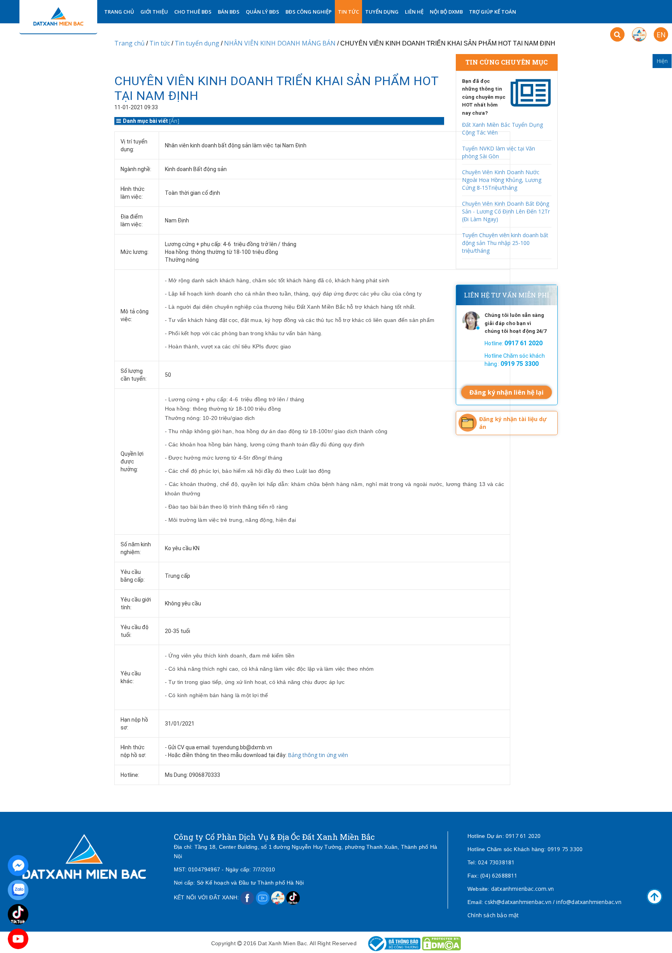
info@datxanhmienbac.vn (588, 902)
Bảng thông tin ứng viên (318, 755)
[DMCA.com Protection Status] (441, 943)
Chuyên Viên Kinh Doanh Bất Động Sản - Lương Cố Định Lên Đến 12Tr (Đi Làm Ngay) (506, 211)
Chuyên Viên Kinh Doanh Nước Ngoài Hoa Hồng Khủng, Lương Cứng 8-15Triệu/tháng (501, 179)
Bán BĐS (229, 11)
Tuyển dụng (382, 11)
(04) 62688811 (499, 875)
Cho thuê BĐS (193, 11)
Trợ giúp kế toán (492, 11)
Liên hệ (414, 11)
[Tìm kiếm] (617, 34)
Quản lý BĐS (262, 11)
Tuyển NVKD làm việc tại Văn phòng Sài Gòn (498, 152)
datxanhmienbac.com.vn (522, 888)
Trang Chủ (119, 11)
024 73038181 (496, 862)
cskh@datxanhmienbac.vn (518, 902)
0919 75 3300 (565, 849)
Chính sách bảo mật (493, 915)
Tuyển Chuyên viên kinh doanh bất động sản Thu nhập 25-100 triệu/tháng (505, 242)
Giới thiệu (154, 11)
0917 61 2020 (523, 835)
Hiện (662, 61)
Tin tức (348, 11)
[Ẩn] (174, 120)
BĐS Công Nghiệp (308, 11)
